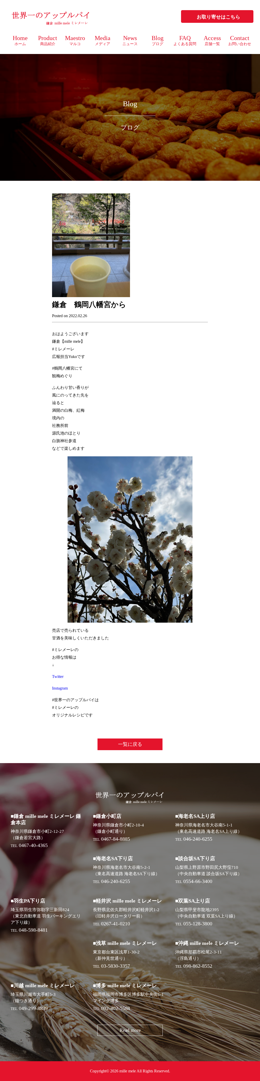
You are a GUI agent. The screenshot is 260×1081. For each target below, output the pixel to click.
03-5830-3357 (115, 966)
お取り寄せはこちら (218, 17)
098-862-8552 (197, 966)
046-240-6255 (197, 839)
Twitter (57, 676)
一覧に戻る (130, 744)
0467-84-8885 (115, 839)
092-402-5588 (115, 1008)
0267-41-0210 (115, 923)
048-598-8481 (33, 930)
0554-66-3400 (197, 881)
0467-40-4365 (33, 845)
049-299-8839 (33, 1008)
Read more (130, 1030)
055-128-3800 (197, 923)
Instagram (60, 688)
